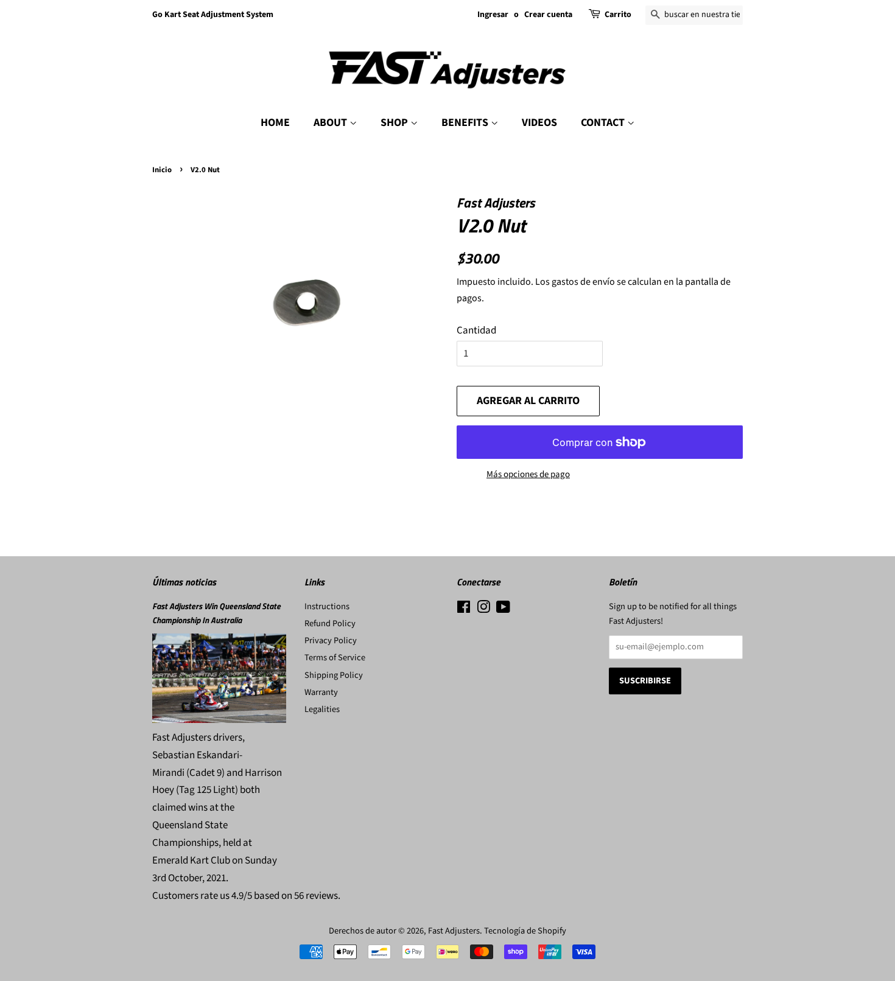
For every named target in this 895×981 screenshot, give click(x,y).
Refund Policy (330, 623)
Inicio (162, 169)
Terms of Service (334, 657)
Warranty (321, 692)
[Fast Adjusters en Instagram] (483, 609)
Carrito (618, 15)
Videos (539, 122)
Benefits (466, 122)
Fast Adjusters (454, 930)
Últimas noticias (184, 581)
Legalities (322, 709)
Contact (604, 122)
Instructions (326, 606)
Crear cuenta (548, 15)
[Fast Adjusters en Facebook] (464, 609)
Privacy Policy (330, 640)
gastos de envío (583, 281)
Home (275, 122)
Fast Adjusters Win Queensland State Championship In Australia (216, 613)
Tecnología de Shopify (525, 930)
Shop (395, 122)
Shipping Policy (333, 675)
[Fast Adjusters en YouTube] (503, 609)
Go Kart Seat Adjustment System (212, 15)
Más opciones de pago (528, 474)
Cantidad (476, 330)
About (331, 122)
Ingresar (492, 15)
